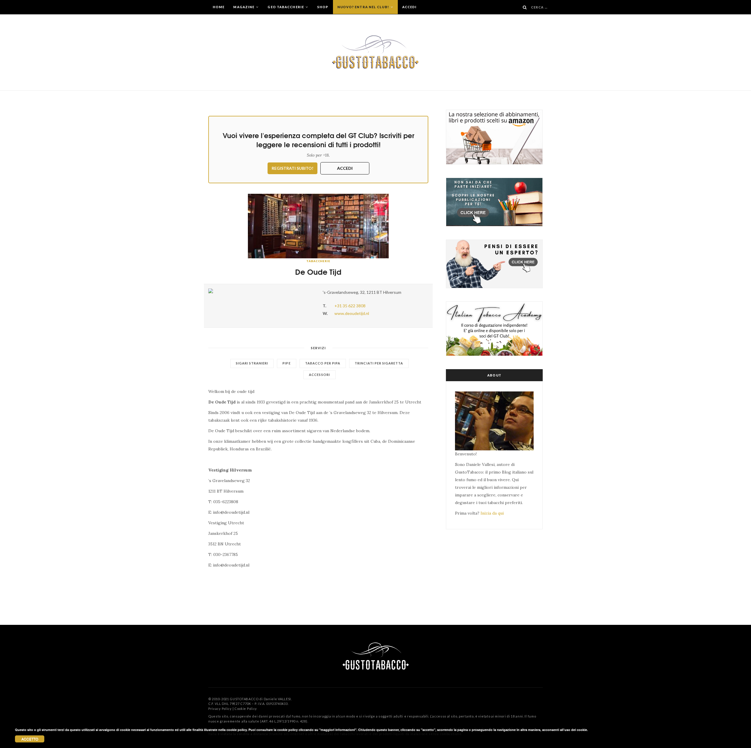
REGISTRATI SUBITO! (292, 168)
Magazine (244, 7)
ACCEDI (345, 168)
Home (218, 7)
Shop (322, 7)
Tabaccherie (318, 261)
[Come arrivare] (261, 291)
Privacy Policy (220, 708)
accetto (29, 738)
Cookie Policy (245, 708)
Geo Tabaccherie (286, 7)
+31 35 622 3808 (350, 305)
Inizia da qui (492, 513)
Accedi (409, 7)
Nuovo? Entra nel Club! (363, 7)
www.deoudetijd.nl (351, 313)
